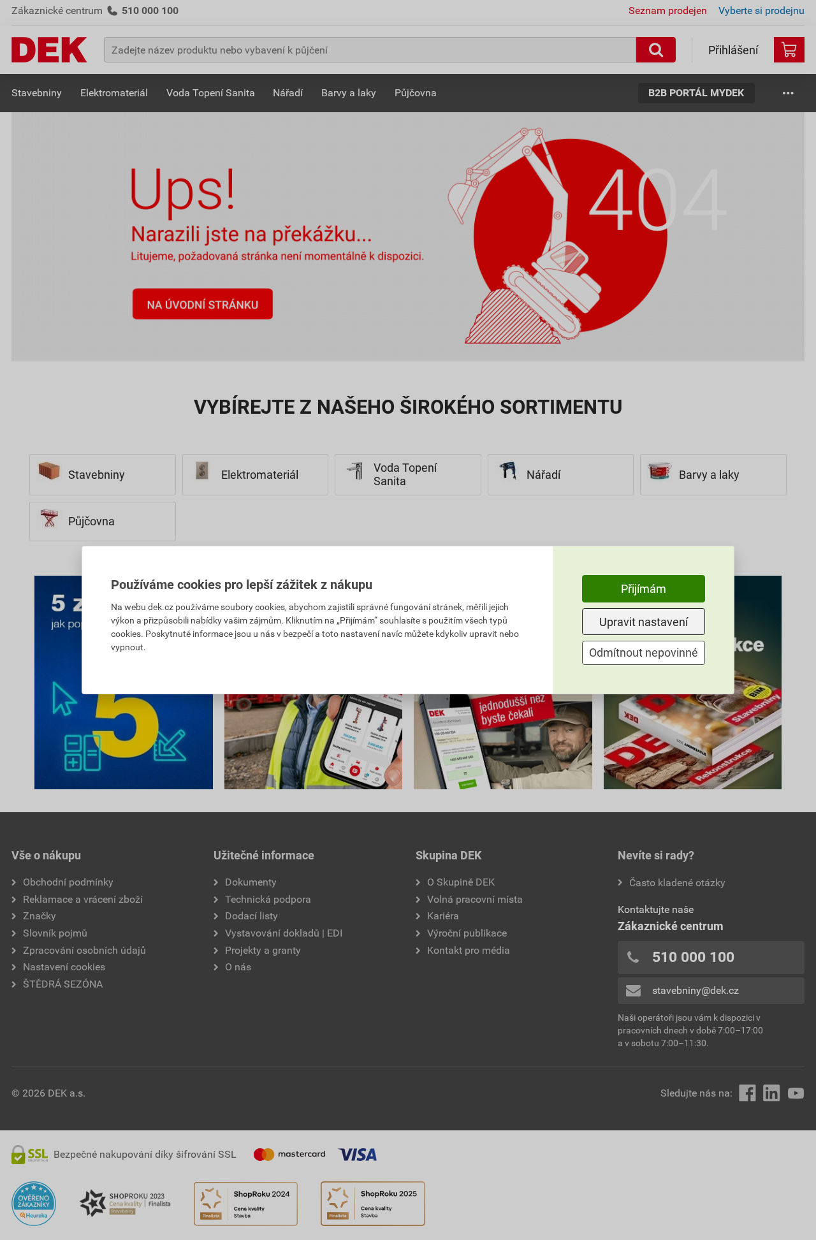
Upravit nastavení (643, 622)
